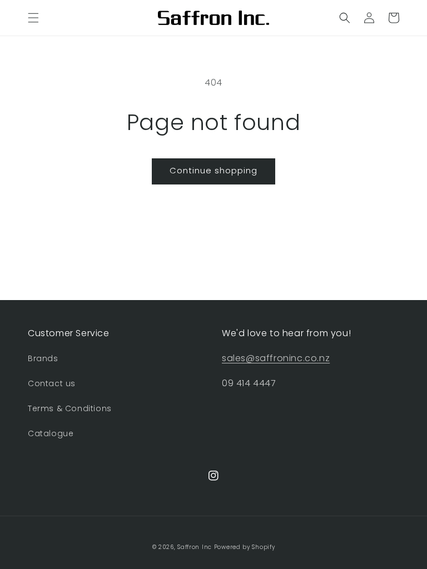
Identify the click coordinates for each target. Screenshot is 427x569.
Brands (43, 358)
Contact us (52, 383)
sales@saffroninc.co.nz (276, 358)
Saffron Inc (194, 547)
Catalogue (50, 433)
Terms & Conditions (70, 408)
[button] (33, 18)
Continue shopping (213, 170)
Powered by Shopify (244, 547)
